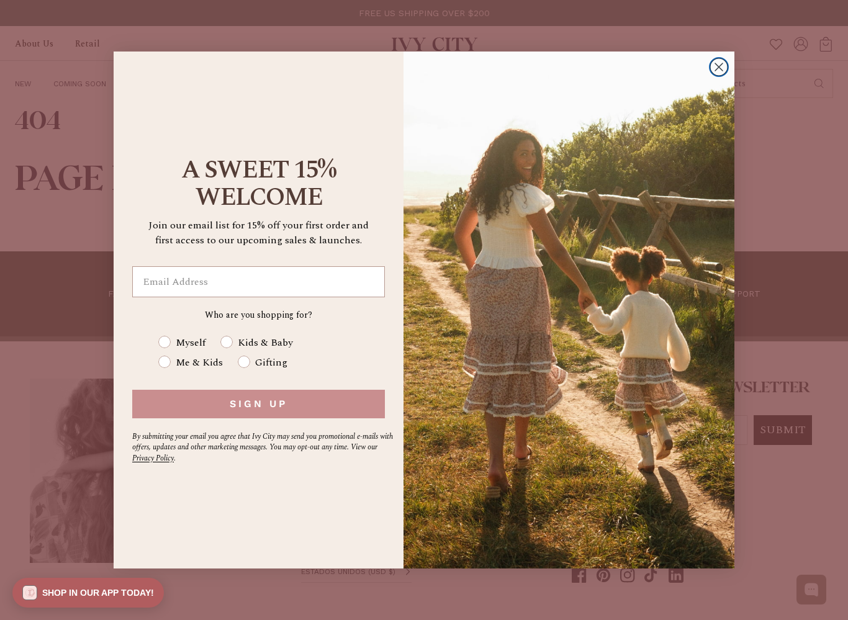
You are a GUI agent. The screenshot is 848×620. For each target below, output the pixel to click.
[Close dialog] (719, 67)
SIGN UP (258, 404)
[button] (88, 593)
